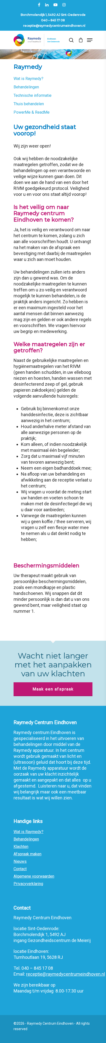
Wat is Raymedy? (28, 78)
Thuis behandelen (29, 104)
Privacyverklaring (28, 883)
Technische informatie (33, 95)
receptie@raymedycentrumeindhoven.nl (54, 25)
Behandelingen (26, 87)
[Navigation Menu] (89, 40)
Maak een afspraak (53, 689)
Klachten (21, 846)
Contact (20, 868)
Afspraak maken (27, 854)
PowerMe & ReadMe (32, 112)
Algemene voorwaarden (34, 876)
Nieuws (20, 861)
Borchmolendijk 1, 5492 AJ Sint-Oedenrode (53, 15)
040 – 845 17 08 (53, 20)
